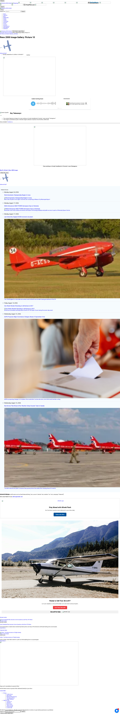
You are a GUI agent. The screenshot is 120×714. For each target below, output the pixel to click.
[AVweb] (6, 3)
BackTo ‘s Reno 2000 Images (9, 170)
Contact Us (9, 701)
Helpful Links (6, 700)
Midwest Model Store (12, 696)
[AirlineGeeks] (24, 3)
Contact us (10, 121)
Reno (17, 33)
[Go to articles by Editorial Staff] (60, 46)
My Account (9, 704)
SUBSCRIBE (3, 690)
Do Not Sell (9, 707)
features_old (12, 33)
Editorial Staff (3, 53)
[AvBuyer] (47, 3)
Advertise (9, 702)
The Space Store (11, 698)
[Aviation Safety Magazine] (6, 5)
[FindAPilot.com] (29, 5)
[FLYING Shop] (40, 5)
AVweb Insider (3, 617)
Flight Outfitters (10, 699)
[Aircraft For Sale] (35, 3)
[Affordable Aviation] (82, 3)
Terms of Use (10, 705)
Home (1, 32)
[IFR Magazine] (105, 3)
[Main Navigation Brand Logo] (6, 8)
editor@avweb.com (17, 496)
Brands (2, 0)
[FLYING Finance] (17, 5)
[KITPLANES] (59, 3)
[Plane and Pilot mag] (70, 3)
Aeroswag (9, 695)
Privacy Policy (10, 706)
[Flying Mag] (15, 3)
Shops (4, 693)
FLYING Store (10, 694)
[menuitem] (61, 14)
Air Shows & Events (7, 32)
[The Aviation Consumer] (93, 3)
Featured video (3, 630)
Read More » (3, 628)
